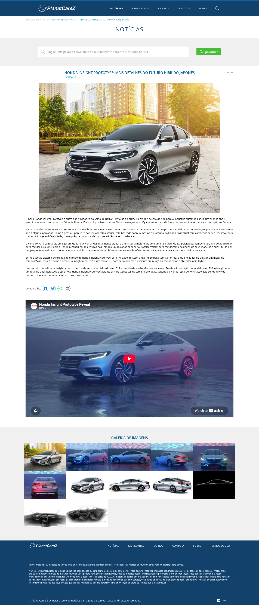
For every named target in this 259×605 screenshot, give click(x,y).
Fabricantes (141, 8)
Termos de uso (220, 545)
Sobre (203, 8)
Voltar (229, 72)
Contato (183, 8)
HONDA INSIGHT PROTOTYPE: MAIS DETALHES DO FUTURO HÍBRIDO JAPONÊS (90, 19)
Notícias (117, 8)
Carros (163, 8)
